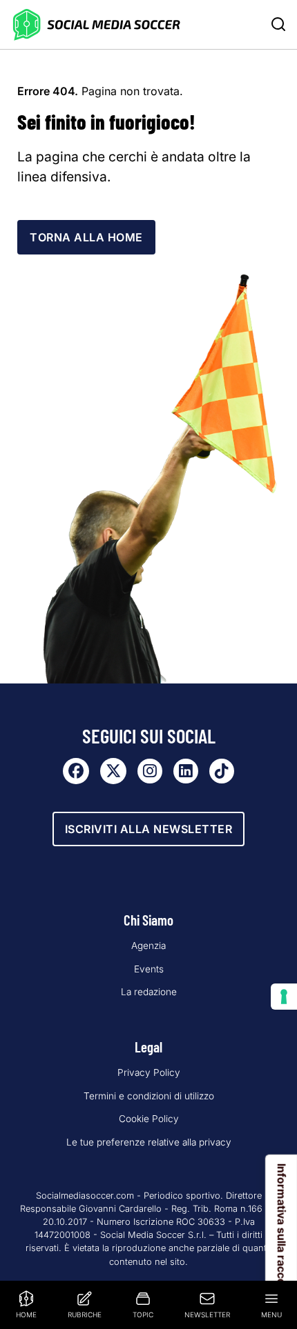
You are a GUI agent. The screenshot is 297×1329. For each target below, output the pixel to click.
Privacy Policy (148, 1072)
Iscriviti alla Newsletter (149, 829)
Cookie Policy (149, 1118)
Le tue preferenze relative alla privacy (148, 1142)
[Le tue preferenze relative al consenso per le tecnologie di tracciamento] (284, 996)
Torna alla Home (86, 237)
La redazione (149, 991)
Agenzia (148, 945)
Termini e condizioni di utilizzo (149, 1095)
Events (149, 969)
